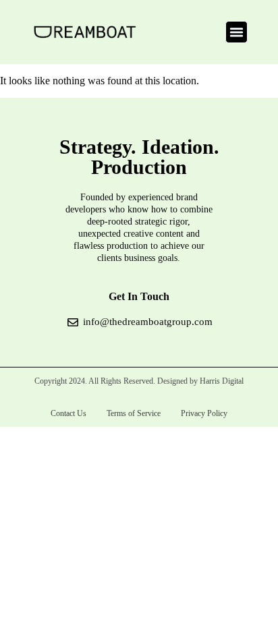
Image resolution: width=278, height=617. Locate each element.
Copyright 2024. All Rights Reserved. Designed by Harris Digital (139, 381)
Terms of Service (134, 413)
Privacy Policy (204, 413)
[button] (236, 32)
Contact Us (68, 413)
